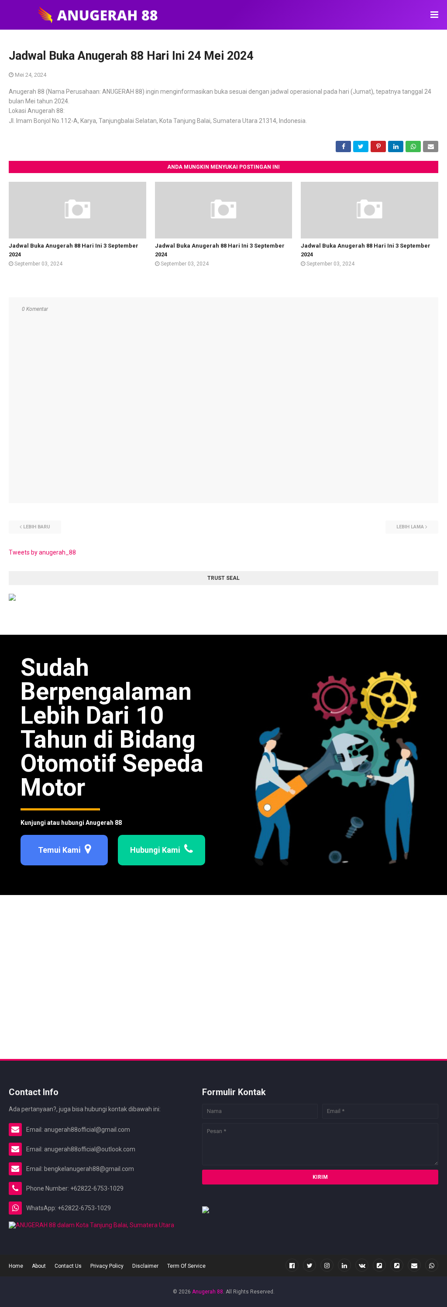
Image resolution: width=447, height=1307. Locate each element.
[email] (414, 1265)
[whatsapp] (431, 1265)
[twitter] (309, 1265)
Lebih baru (36, 527)
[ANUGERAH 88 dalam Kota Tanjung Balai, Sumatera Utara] (91, 1225)
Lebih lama (410, 527)
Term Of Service (186, 1266)
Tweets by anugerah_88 (42, 552)
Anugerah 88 (207, 1292)
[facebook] (292, 1265)
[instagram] (327, 1265)
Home (16, 1266)
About (39, 1266)
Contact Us (68, 1266)
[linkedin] (344, 1265)
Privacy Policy (107, 1266)
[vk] (361, 1265)
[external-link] (379, 1265)
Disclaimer (145, 1266)
